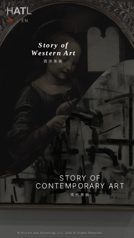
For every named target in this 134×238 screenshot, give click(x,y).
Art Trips (21, 174)
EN (25, 20)
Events (19, 161)
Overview (19, 136)
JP (10, 20)
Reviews (79, 161)
